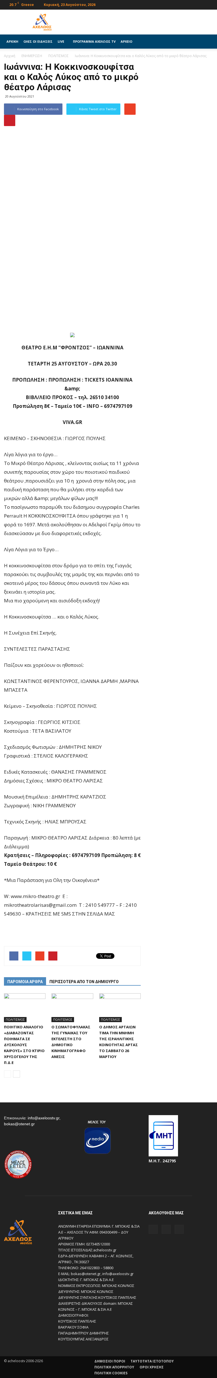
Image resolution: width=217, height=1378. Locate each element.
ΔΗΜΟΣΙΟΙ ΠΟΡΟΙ (109, 1361)
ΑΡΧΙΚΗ (12, 41)
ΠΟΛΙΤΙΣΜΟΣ (15, 1019)
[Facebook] (190, 4)
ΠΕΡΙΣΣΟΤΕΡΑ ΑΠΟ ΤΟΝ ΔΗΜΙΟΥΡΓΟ (84, 981)
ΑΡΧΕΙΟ (126, 41)
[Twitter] (199, 4)
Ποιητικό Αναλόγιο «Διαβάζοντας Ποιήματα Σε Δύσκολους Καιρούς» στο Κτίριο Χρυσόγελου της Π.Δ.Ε (24, 1044)
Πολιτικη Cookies (110, 1373)
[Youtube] (209, 4)
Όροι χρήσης (152, 1367)
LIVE (61, 41)
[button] (206, 41)
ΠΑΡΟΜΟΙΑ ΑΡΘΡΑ (25, 981)
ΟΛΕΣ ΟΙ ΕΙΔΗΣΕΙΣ (38, 41)
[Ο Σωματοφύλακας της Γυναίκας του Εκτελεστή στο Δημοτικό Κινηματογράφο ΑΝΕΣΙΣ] (72, 1007)
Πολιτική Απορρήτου (114, 1367)
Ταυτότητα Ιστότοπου (152, 1361)
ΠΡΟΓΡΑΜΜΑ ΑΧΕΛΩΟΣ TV (94, 41)
